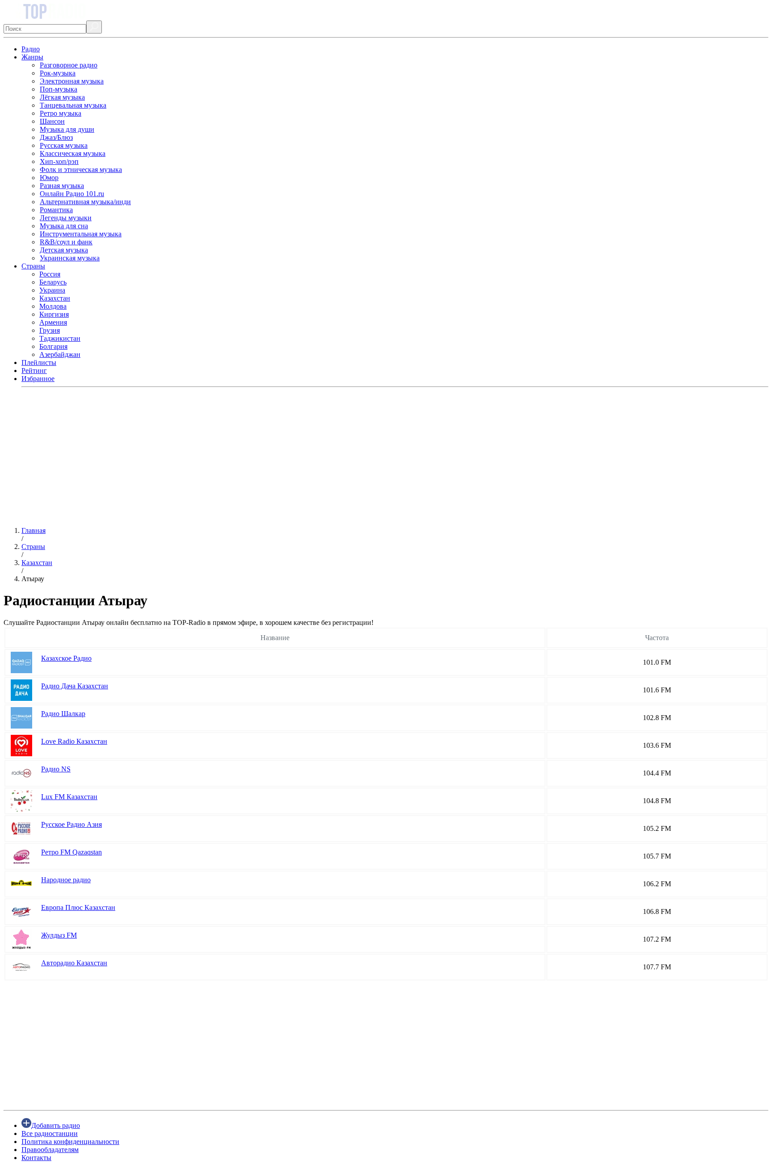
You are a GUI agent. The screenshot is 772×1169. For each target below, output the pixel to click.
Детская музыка (64, 250)
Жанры (32, 57)
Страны (33, 266)
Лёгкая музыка (62, 97)
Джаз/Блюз (56, 137)
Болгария (53, 346)
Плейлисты (38, 362)
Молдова (53, 306)
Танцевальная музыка (73, 105)
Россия (49, 274)
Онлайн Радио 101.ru (72, 193)
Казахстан (54, 298)
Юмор (49, 177)
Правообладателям (50, 1149)
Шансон (52, 121)
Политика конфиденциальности (70, 1141)
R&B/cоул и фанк (66, 242)
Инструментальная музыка (81, 234)
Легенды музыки (66, 218)
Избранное (38, 378)
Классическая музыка (72, 153)
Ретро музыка (60, 113)
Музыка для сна (64, 226)
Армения (53, 322)
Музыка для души (67, 129)
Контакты (36, 1157)
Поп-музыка (58, 89)
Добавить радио (55, 1125)
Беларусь (53, 282)
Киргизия (54, 314)
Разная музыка (62, 185)
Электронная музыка (72, 81)
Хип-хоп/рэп (59, 161)
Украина (52, 290)
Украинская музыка (70, 258)
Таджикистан (59, 338)
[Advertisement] (272, 457)
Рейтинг (34, 370)
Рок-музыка (58, 73)
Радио (30, 49)
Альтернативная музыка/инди (85, 201)
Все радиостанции (49, 1133)
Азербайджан (59, 354)
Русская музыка (64, 145)
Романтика (56, 210)
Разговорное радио (68, 65)
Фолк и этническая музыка (81, 169)
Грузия (49, 330)
